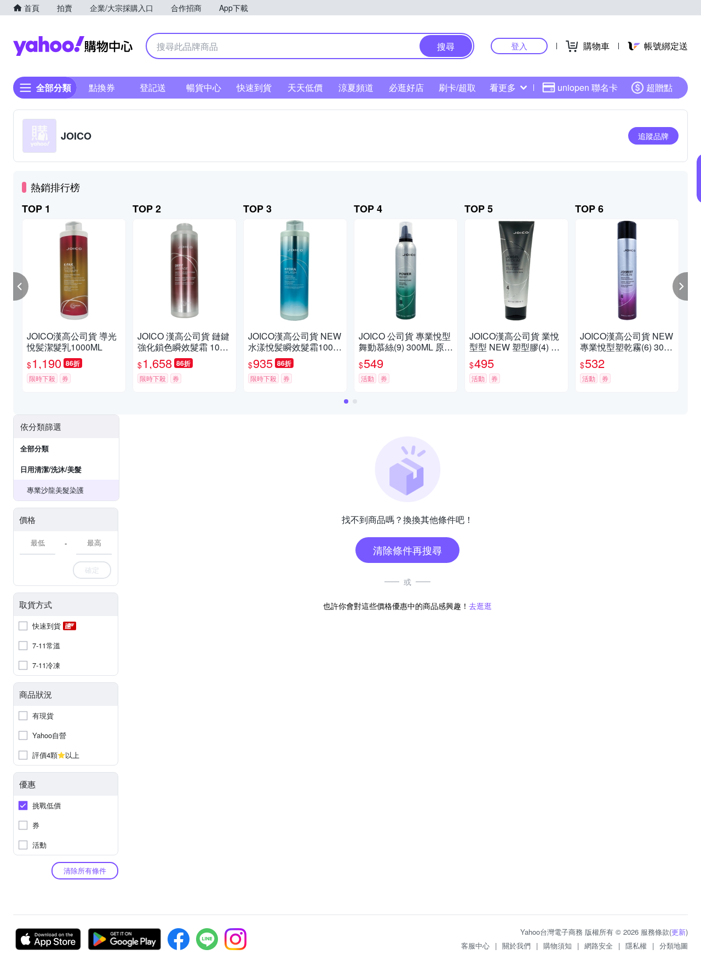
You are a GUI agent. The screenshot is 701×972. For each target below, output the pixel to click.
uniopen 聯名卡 (588, 87)
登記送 (153, 87)
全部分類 (34, 448)
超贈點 (659, 87)
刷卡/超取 (457, 87)
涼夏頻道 (356, 87)
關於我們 (516, 945)
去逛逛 (480, 605)
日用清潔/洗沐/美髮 (51, 469)
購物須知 (557, 945)
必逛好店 (406, 87)
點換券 (102, 87)
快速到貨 (254, 87)
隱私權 (636, 945)
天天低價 (305, 87)
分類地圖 (673, 945)
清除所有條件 (85, 870)
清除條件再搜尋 (407, 550)
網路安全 (598, 945)
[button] (20, 286)
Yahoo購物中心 (73, 46)
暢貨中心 (203, 87)
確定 (92, 570)
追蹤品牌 (653, 135)
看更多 (503, 87)
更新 (678, 932)
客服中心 (475, 945)
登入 (519, 45)
